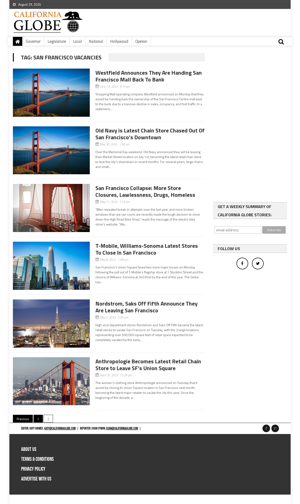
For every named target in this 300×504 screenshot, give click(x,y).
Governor (33, 41)
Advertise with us (36, 479)
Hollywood (119, 41)
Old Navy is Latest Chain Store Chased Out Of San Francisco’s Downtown (150, 133)
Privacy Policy (33, 469)
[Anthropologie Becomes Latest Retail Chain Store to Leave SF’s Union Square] (51, 381)
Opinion (141, 41)
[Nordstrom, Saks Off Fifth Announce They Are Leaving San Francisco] (51, 323)
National (96, 41)
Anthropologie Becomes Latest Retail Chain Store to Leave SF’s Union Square (148, 364)
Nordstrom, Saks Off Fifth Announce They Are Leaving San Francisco (146, 306)
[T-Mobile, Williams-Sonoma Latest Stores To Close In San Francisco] (51, 266)
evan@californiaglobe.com (122, 428)
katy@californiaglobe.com (60, 428)
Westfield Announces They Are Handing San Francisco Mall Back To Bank (148, 76)
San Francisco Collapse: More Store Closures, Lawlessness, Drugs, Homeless (145, 191)
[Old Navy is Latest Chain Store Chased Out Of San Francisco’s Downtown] (51, 150)
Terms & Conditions (37, 459)
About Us (28, 449)
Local (77, 41)
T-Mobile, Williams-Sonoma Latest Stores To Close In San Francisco (146, 249)
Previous (23, 418)
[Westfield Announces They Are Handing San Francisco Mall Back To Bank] (51, 93)
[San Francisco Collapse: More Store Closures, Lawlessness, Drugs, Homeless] (51, 208)
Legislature (57, 41)
